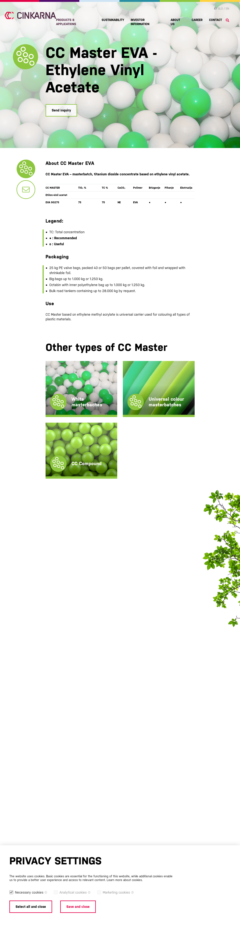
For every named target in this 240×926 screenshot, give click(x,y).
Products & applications (66, 22)
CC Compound (64, 439)
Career (197, 20)
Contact (215, 20)
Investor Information (140, 22)
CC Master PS (63, 400)
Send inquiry (61, 110)
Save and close (78, 907)
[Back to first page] (30, 15)
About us (175, 22)
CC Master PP (63, 394)
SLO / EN (223, 8)
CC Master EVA (64, 406)
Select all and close (31, 907)
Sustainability (113, 20)
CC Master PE (63, 388)
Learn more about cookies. (125, 880)
